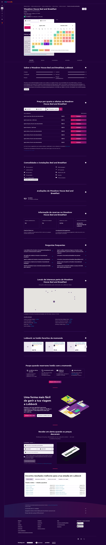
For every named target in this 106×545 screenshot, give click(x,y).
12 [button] (39, 38)
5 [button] (39, 35)
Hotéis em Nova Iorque (30, 485)
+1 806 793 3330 (27, 14)
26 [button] (39, 43)
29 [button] (48, 43)
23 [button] (51, 40)
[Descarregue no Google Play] (80, 523)
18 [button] (36, 40)
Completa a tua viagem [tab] (63, 479)
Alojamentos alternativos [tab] (40, 479)
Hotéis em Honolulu (59, 487)
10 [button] (33, 38)
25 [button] (36, 43)
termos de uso (40, 463)
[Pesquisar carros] (2, 11)
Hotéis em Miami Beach (60, 485)
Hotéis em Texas (55, 6)
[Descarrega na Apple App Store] (80, 526)
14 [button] (45, 38)
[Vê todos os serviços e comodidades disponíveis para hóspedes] (85, 163)
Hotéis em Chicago (29, 492)
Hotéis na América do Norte (35, 6)
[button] (2, 2)
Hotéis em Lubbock (62, 6)
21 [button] (45, 40)
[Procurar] (2, 8)
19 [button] (39, 40)
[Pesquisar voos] (2, 5)
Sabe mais (68, 146)
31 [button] (33, 46)
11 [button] (36, 38)
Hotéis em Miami (29, 487)
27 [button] (42, 43)
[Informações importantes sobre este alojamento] (85, 213)
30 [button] (51, 43)
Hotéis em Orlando (29, 490)
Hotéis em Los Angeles (59, 488)
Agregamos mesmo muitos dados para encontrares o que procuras (40, 510)
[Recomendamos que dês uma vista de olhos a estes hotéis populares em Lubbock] (85, 338)
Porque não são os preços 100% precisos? (34, 513)
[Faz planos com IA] (2, 16)
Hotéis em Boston (58, 490)
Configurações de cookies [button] (29, 150)
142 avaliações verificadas (37, 16)
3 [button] (33, 35)
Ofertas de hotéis (27, 6)
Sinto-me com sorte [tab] (52, 479)
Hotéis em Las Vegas (30, 488)
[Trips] (2, 19)
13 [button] (42, 38)
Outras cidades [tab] (29, 479)
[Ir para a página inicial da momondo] (8, 1)
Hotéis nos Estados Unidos (46, 6)
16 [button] (60, 38)
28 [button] (45, 43)
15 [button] (48, 38)
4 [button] (36, 35)
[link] (55, 382)
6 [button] (72, 32)
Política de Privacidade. (48, 463)
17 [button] (33, 40)
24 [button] (33, 43)
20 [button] (42, 40)
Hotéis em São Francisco (60, 492)
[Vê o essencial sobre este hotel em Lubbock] (85, 68)
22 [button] (48, 40)
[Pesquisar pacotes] (2, 13)
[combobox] (40, 445)
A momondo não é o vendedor (32, 508)
